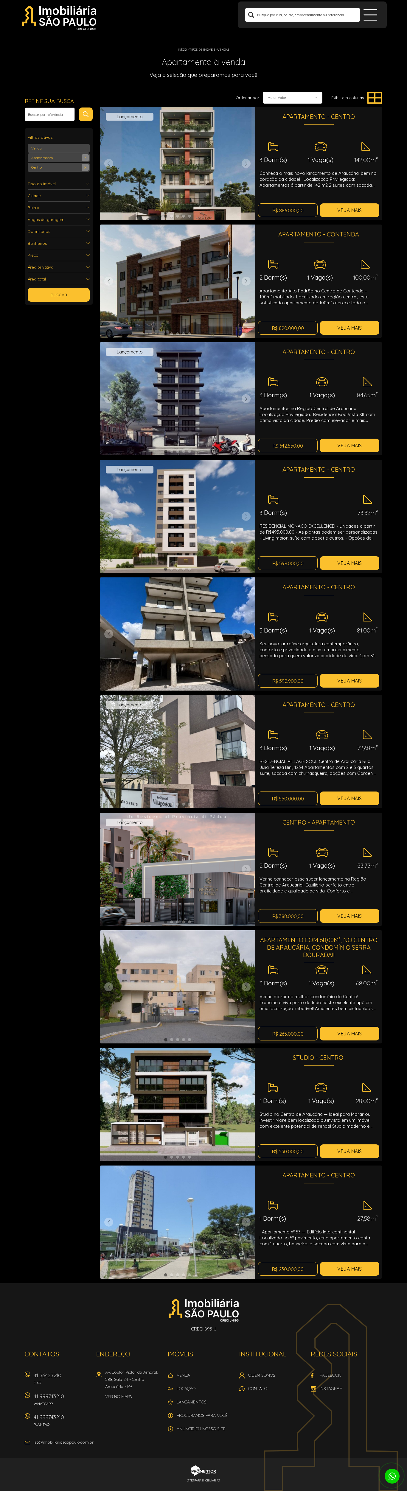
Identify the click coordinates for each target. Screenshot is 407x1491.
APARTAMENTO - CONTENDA (318, 234)
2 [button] (171, 216)
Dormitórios (39, 231)
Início (182, 50)
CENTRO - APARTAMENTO (318, 822)
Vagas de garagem (46, 219)
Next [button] (246, 163)
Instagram (331, 1388)
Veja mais (349, 210)
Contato (257, 1388)
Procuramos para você (202, 1415)
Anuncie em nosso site (201, 1428)
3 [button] (177, 216)
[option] (177, 163)
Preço (33, 255)
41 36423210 (47, 1378)
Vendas (223, 50)
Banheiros (37, 243)
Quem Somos (261, 1375)
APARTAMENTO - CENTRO (318, 116)
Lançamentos (191, 1402)
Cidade (34, 195)
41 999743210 (49, 1399)
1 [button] (165, 216)
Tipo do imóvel (42, 183)
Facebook (330, 1375)
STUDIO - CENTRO (319, 1057)
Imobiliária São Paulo (204, 1310)
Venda (183, 1375)
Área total (37, 279)
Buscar (59, 294)
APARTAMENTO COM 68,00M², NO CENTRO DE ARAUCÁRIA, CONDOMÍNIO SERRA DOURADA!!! (319, 947)
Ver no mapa (118, 1396)
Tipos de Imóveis (202, 50)
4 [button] (183, 216)
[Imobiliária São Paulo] (59, 18)
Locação (186, 1388)
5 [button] (189, 216)
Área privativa (40, 267)
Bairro (33, 207)
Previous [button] (108, 163)
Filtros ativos (40, 137)
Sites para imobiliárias (203, 1480)
